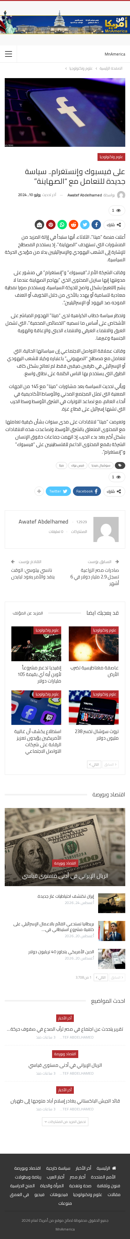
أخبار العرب (55, 1177)
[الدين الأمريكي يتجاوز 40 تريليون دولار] (111, 959)
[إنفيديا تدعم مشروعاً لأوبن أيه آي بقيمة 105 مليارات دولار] (36, 643)
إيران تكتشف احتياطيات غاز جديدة (66, 896)
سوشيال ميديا (101, 465)
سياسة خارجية (58, 1168)
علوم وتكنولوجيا (111, 156)
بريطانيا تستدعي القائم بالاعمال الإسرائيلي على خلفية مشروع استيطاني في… (53, 926)
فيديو (39, 1194)
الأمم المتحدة (103, 1177)
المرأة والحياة (52, 1186)
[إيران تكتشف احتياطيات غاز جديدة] (111, 903)
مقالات (114, 1194)
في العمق (19, 1194)
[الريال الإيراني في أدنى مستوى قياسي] (65, 847)
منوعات (65, 1203)
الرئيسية (103, 1168)
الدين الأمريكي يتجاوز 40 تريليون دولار (61, 952)
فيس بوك (77, 465)
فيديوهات (59, 1194)
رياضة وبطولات (28, 1177)
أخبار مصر (78, 1177)
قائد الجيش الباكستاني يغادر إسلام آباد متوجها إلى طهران (65, 1100)
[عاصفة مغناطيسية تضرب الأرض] (94, 643)
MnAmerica (115, 54)
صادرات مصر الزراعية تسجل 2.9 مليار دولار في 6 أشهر (94, 577)
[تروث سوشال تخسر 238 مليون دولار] (94, 707)
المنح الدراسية (22, 1186)
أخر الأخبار (65, 1018)
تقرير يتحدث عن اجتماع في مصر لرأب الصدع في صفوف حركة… (65, 1029)
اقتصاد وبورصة (65, 863)
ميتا (61, 465)
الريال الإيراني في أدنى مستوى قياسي (65, 876)
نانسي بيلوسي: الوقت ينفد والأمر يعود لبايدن (33, 573)
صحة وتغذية (80, 1186)
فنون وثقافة (108, 1186)
